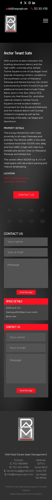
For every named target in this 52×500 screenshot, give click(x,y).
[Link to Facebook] (21, 3)
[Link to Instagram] (29, 3)
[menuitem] (17, 8)
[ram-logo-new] (21, 23)
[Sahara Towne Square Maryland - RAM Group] (42, 222)
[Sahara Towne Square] (9, 211)
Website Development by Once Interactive (26, 494)
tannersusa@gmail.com (20, 470)
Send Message (26, 292)
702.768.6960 (20, 463)
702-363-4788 (40, 8)
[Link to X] (25, 3)
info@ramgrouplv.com (18, 8)
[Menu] (44, 20)
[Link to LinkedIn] (33, 3)
